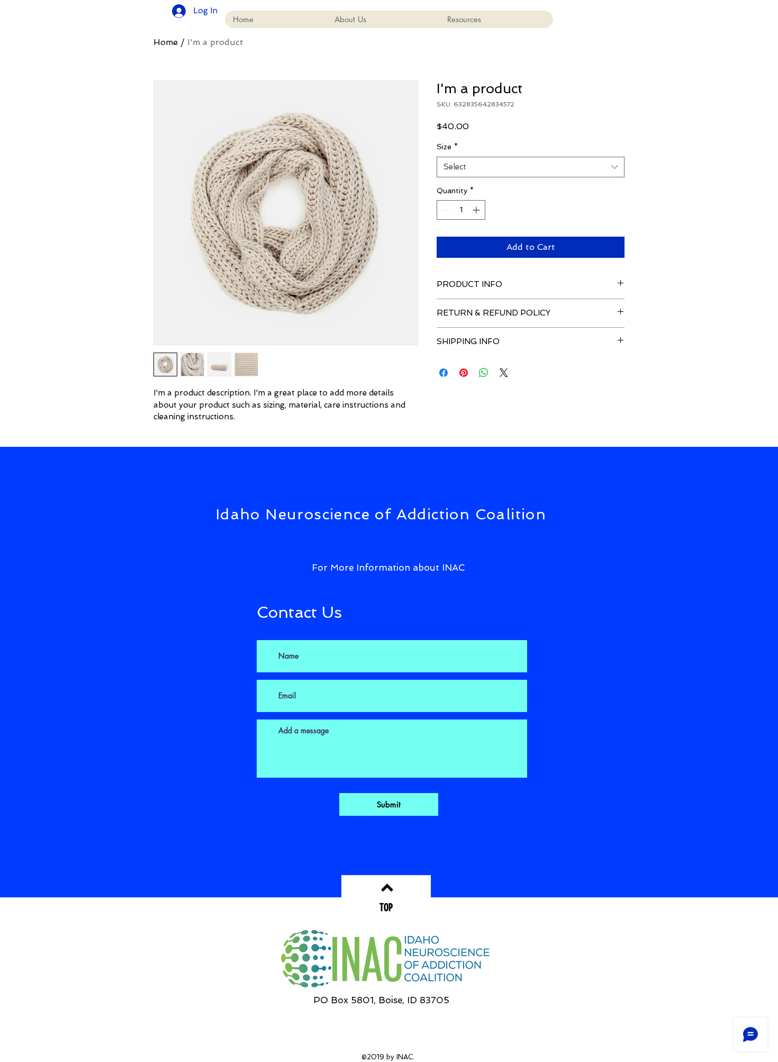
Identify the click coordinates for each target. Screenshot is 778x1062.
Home (165, 42)
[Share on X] (503, 372)
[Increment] (477, 210)
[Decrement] (444, 210)
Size (447, 146)
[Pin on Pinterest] (463, 372)
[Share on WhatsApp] (483, 372)
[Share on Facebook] (443, 372)
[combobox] (531, 167)
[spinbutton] (461, 210)
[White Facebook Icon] (722, 24)
